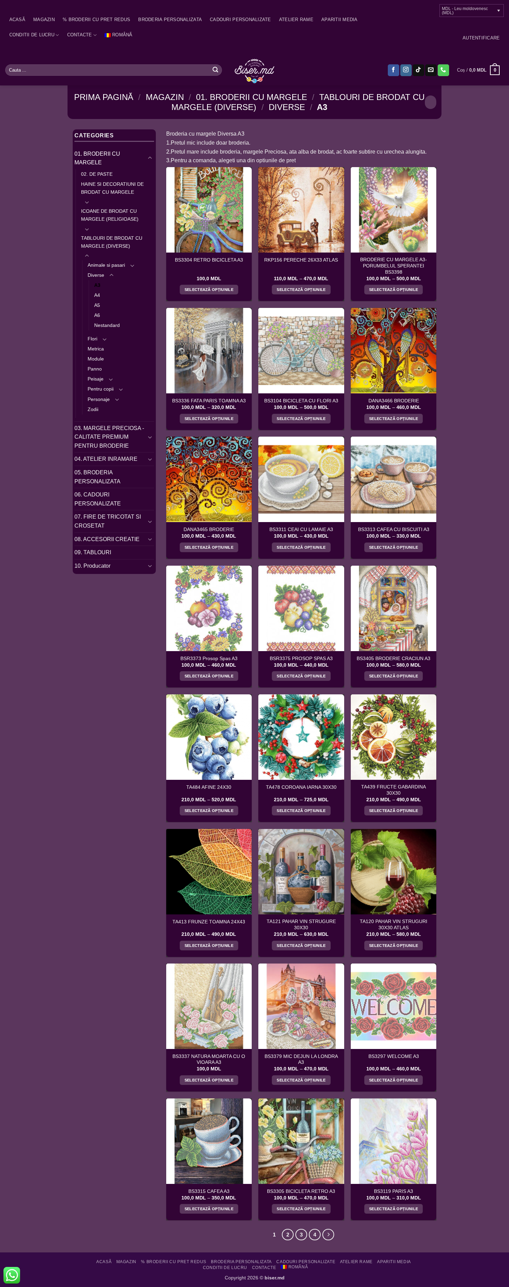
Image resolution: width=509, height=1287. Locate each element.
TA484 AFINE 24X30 (208, 787)
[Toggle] (150, 158)
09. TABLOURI (92, 552)
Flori (92, 338)
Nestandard (107, 325)
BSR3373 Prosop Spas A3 (209, 658)
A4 (97, 295)
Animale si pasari (106, 265)
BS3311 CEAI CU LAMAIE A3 (301, 529)
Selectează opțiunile (209, 289)
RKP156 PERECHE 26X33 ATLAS (301, 260)
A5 (97, 305)
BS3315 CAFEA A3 (209, 1191)
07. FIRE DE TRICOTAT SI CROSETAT (107, 521)
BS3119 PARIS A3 (393, 1191)
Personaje (99, 399)
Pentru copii (101, 389)
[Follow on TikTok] (418, 70)
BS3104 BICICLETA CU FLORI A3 (301, 400)
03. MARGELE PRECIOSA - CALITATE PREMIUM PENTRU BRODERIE (109, 437)
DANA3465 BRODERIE (209, 529)
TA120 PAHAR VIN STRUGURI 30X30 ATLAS (393, 924)
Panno (95, 369)
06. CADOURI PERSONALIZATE (97, 499)
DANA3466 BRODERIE (393, 400)
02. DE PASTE (97, 174)
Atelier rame (296, 19)
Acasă (17, 19)
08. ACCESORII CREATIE (107, 539)
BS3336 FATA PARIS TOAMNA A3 (209, 400)
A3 (97, 285)
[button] (481, 38)
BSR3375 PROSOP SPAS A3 (301, 658)
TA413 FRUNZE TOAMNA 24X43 (208, 921)
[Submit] (215, 70)
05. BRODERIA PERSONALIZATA (97, 476)
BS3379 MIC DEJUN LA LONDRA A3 (301, 1059)
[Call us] (443, 70)
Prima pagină (103, 97)
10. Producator (92, 566)
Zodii (93, 409)
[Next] (328, 1235)
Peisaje (96, 379)
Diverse (287, 107)
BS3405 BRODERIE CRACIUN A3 (393, 658)
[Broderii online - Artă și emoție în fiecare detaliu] (254, 70)
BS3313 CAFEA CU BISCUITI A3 (393, 529)
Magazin (44, 19)
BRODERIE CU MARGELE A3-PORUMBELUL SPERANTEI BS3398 (393, 265)
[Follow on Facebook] (393, 70)
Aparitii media (339, 19)
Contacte (79, 34)
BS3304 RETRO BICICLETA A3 (209, 260)
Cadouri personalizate (240, 19)
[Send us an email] (431, 70)
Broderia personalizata (170, 19)
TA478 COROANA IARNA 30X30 (301, 787)
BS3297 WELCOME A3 (393, 1056)
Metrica (96, 349)
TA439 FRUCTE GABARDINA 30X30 (393, 790)
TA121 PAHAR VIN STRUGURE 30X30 (301, 924)
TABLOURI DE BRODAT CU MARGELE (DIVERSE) (111, 242)
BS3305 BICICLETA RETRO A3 (301, 1191)
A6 (97, 315)
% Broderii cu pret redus (96, 19)
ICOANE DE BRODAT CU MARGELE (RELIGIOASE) (110, 215)
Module (96, 359)
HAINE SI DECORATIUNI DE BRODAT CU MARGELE (112, 188)
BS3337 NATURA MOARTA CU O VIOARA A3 (208, 1059)
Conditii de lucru (31, 34)
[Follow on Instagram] (406, 70)
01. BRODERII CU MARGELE (251, 97)
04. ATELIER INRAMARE (105, 459)
